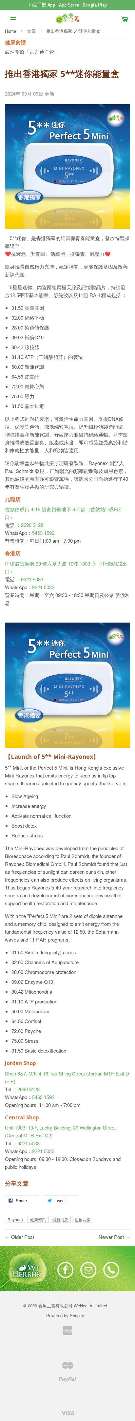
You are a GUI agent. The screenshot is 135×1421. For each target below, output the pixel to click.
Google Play (95, 5)
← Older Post (19, 1236)
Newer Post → (114, 1236)
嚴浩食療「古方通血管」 (32, 51)
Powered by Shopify (65, 1315)
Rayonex (16, 1219)
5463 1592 (43, 532)
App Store (69, 5)
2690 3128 (32, 524)
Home (10, 31)
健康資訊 (38, 1219)
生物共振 (82, 1219)
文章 (31, 31)
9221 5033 (32, 579)
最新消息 (60, 1219)
